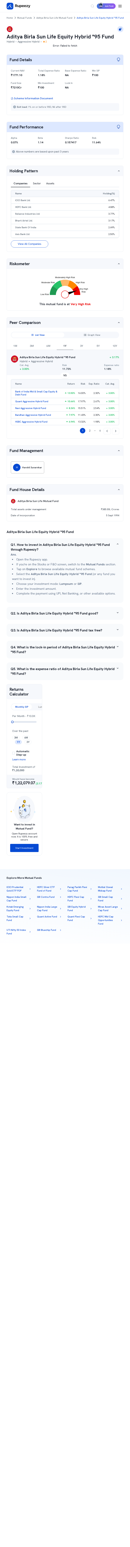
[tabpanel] (65, 219)
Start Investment (24, 847)
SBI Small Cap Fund (105, 898)
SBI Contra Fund (46, 896)
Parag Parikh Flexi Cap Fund (77, 889)
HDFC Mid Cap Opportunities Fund (105, 920)
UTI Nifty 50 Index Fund (16, 931)
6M (48, 346)
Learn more (19, 759)
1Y (65, 346)
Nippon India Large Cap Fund (47, 908)
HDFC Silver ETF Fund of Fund (46, 889)
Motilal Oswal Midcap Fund (105, 889)
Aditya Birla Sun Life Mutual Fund (54, 17)
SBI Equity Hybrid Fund (77, 908)
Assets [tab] (50, 183)
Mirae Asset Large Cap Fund (108, 908)
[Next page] (115, 431)
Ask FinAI (109, 6)
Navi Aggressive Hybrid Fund (30, 408)
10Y (115, 346)
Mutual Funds (24, 17)
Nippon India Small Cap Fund (16, 898)
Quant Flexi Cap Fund (76, 918)
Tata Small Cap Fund (15, 918)
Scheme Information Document (33, 98)
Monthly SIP (21, 706)
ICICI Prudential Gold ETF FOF (15, 889)
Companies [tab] (20, 183)
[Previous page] (107, 431)
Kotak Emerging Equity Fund (15, 908)
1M (15, 346)
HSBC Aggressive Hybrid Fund (31, 421)
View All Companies (29, 244)
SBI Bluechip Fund (46, 929)
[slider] (12, 722)
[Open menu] (120, 6)
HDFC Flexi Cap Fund (76, 898)
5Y (98, 346)
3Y (81, 346)
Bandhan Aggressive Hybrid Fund (33, 414)
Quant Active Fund (47, 916)
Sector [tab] (37, 183)
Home (10, 17)
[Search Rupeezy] (92, 6)
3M (32, 346)
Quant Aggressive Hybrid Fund (31, 401)
